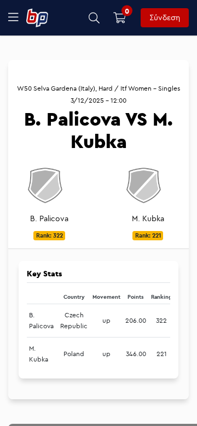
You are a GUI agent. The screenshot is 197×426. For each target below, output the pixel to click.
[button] (94, 18)
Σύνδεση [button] (164, 17)
